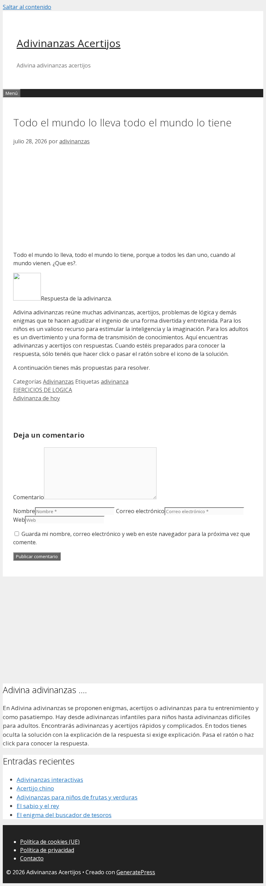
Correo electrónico (140, 511)
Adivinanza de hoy (36, 398)
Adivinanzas (58, 381)
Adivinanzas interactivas (50, 780)
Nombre (24, 511)
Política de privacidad (47, 850)
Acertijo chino (35, 788)
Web (19, 519)
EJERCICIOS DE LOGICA (42, 390)
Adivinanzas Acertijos (69, 43)
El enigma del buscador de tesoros (64, 815)
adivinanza (114, 381)
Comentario (28, 497)
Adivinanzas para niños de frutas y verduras (77, 797)
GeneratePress (135, 872)
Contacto (32, 858)
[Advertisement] (133, 196)
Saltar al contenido (27, 7)
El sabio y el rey (38, 806)
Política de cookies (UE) (50, 841)
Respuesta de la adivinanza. (76, 298)
